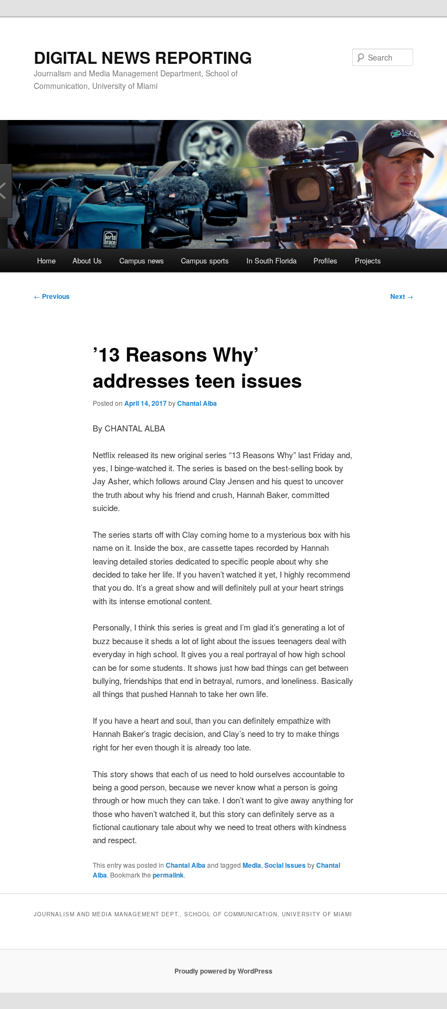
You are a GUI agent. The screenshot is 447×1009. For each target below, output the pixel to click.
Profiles (325, 260)
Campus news (141, 260)
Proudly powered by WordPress (223, 971)
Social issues (285, 865)
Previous (52, 296)
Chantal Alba (197, 403)
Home (46, 260)
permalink (168, 875)
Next (401, 296)
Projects (368, 260)
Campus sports (205, 260)
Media (252, 865)
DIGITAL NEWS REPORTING (143, 57)
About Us (87, 260)
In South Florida (271, 260)
